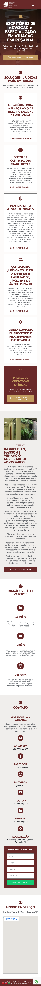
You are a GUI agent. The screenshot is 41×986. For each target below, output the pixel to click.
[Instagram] (20, 774)
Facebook (20, 764)
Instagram (20, 782)
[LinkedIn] (20, 810)
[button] (33, 5)
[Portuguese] (9, 983)
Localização (20, 836)
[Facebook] (20, 756)
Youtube (20, 800)
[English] (6, 983)
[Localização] (20, 828)
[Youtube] (20, 792)
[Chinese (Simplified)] (3, 983)
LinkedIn (20, 818)
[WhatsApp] (20, 738)
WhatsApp (20, 746)
